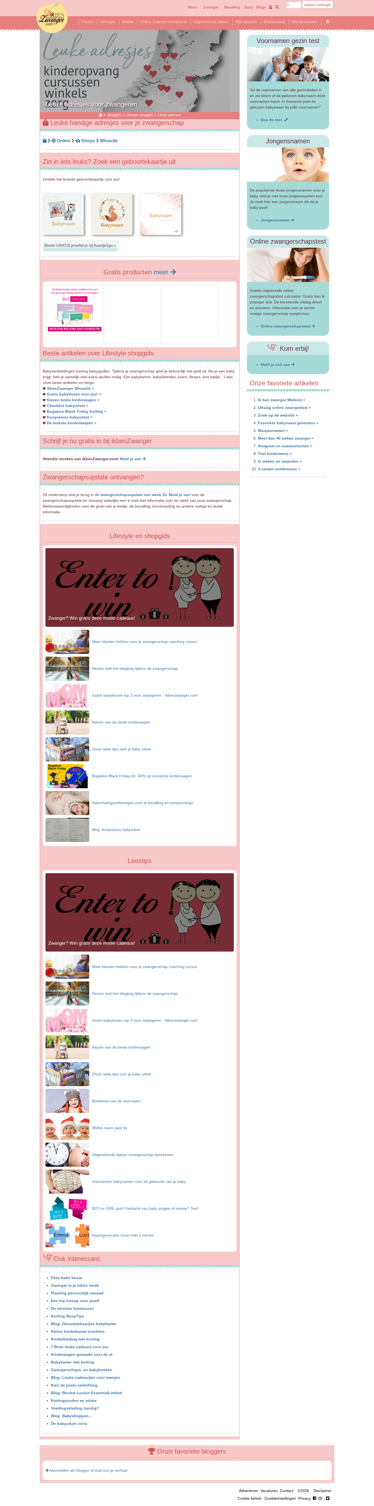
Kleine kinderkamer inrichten (78, 1331)
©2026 (303, 1490)
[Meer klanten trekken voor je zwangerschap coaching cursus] (67, 641)
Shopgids (114, 115)
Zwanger (210, 7)
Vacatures (269, 1490)
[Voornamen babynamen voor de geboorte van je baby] (67, 1181)
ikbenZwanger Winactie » (70, 388)
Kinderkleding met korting (75, 1339)
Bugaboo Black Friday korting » (76, 411)
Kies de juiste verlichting (74, 1385)
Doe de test (272, 120)
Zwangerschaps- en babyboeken (81, 1370)
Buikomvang (274, 21)
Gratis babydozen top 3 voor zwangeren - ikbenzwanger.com (144, 695)
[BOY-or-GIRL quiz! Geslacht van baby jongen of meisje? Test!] (67, 1208)
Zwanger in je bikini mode (75, 1285)
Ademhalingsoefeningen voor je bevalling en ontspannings (142, 803)
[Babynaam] (63, 239)
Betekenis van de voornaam (116, 1101)
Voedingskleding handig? (75, 1408)
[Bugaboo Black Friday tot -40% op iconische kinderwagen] (67, 776)
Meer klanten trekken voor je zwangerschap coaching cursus (144, 641)
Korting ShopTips (67, 1316)
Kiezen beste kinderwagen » (73, 400)
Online (63, 140)
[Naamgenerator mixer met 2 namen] (67, 1235)
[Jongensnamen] (288, 164)
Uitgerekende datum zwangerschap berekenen (132, 1154)
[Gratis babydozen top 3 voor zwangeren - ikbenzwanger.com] (67, 695)
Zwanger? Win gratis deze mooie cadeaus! (91, 618)
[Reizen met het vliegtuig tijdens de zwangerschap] (67, 668)
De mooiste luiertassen (72, 1308)
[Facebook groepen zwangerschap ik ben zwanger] (328, 21)
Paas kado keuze (66, 1278)
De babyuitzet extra (69, 1423)
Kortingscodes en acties (74, 1400)
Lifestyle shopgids (139, 115)
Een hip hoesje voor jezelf (75, 1301)
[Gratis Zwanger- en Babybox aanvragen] (189, 339)
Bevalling (232, 7)
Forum (87, 21)
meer (162, 272)
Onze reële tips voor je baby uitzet (121, 749)
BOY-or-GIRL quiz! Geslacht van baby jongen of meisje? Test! (145, 1208)
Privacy (304, 1498)
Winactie (109, 140)
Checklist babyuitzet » (67, 405)
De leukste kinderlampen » (71, 423)
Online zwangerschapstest (286, 326)
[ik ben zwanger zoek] (276, 7)
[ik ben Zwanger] (100, 115)
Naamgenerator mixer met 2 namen (123, 1235)
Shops (87, 140)
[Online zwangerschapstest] (288, 265)
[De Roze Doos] (74, 330)
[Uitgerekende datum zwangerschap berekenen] (67, 1154)
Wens (192, 7)
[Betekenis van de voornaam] (67, 1100)
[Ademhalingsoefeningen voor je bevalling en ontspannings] (67, 803)
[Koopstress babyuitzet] (67, 829)
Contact (286, 1490)
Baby (248, 7)
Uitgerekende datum (211, 21)
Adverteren (248, 1490)
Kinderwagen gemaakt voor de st (82, 1354)
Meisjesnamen (304, 21)
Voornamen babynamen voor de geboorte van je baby (139, 1181)
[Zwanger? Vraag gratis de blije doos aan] (132, 339)
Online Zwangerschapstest (163, 21)
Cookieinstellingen (280, 1498)
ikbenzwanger (52, 17)
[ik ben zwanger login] (269, 7)
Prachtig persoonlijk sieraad (77, 1293)
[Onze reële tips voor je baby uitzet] (67, 749)
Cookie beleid (249, 1498)
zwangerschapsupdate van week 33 (133, 494)
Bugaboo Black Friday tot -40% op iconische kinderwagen (142, 776)
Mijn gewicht (246, 21)
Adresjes (107, 21)
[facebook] (318, 1498)
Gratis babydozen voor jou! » (74, 394)
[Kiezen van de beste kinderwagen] (67, 722)
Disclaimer (322, 1490)
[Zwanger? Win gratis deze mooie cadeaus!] (139, 625)
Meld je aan (131, 459)
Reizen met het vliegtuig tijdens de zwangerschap (135, 668)
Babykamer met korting (72, 1362)
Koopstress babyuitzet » (70, 417)
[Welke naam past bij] (67, 1127)
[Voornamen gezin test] (288, 64)
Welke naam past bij (109, 1128)
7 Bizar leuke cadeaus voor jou (79, 1347)
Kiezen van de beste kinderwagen (121, 722)
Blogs (261, 7)
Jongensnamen (276, 220)
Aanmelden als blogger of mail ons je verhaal (88, 1470)
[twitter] (328, 1498)
